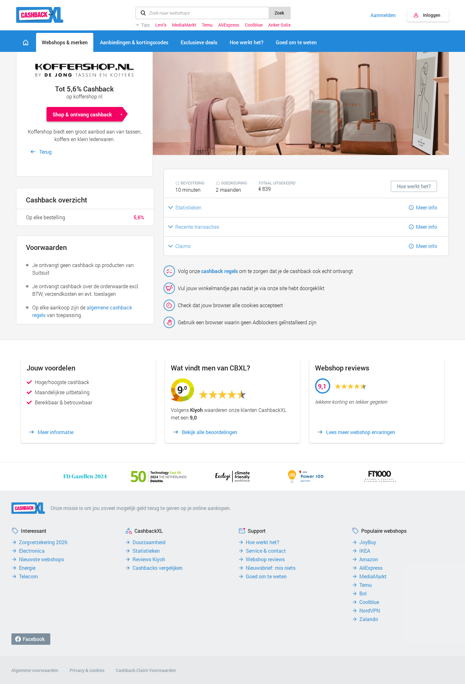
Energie (27, 568)
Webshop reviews (265, 559)
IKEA (364, 551)
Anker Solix (279, 25)
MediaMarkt (184, 25)
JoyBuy (367, 542)
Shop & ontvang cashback (82, 114)
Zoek (279, 13)
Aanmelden (383, 15)
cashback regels (219, 271)
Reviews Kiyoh (149, 559)
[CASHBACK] (39, 15)
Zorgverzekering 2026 (43, 542)
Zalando (368, 619)
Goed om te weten (266, 576)
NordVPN (369, 610)
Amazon (368, 559)
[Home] (25, 42)
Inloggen (431, 15)
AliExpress (228, 25)
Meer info (426, 207)
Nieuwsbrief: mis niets (270, 568)
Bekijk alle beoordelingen (209, 432)
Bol (363, 593)
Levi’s (160, 25)
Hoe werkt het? (262, 542)
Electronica (32, 551)
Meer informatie (55, 432)
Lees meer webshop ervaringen (360, 432)
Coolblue (254, 25)
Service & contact (266, 551)
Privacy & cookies (87, 670)
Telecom (28, 576)
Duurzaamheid (149, 542)
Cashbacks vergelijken (158, 568)
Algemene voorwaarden (34, 670)
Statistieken (146, 551)
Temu (207, 25)
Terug (45, 151)
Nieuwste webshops (41, 559)
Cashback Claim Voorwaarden (146, 670)
